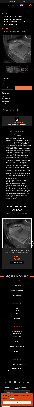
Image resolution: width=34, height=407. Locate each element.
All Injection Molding (17, 122)
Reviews (17, 316)
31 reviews (13, 31)
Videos (17, 311)
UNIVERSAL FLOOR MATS (17, 288)
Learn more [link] (11, 398)
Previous (2, 69)
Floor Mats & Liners (17, 285)
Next (32, 69)
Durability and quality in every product (17, 124)
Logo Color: (6, 78)
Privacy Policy (17, 334)
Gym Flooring (17, 295)
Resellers (17, 318)
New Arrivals (17, 293)
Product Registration (17, 346)
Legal (17, 341)
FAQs (17, 313)
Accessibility (17, 339)
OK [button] (17, 403)
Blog (17, 308)
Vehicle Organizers (17, 290)
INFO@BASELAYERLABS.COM (17, 371)
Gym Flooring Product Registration (17, 349)
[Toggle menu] (5, 5)
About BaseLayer (17, 331)
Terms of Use (17, 336)
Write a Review (21, 31)
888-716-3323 (17, 368)
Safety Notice (17, 351)
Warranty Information (17, 344)
